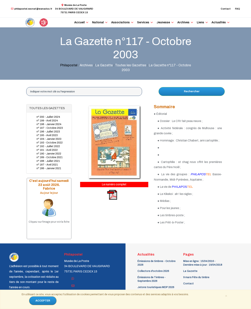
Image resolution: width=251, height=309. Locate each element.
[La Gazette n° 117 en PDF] (99, 194)
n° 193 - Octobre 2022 (50, 142)
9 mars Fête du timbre (196, 277)
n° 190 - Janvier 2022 (49, 153)
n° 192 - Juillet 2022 (48, 146)
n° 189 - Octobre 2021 (50, 157)
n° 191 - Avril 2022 (47, 150)
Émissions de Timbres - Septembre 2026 (151, 279)
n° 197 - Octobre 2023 (50, 128)
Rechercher (192, 91)
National (98, 22)
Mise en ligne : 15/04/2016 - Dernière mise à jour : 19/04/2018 (202, 263)
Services (143, 22)
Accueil (79, 22)
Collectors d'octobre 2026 (153, 271)
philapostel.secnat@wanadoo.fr (33, 9)
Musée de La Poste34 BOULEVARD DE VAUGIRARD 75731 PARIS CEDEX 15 (74, 9)
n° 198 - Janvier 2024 (49, 124)
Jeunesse (163, 22)
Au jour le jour (49, 192)
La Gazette (190, 271)
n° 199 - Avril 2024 (47, 120)
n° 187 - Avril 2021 (47, 164)
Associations (120, 22)
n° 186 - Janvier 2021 (49, 168)
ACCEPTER (42, 300)
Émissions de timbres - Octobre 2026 (156, 263)
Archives (183, 22)
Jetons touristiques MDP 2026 (155, 287)
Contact (226, 9)
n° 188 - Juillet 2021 (48, 161)
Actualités (218, 22)
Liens (200, 22)
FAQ (237, 9)
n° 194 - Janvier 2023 (49, 139)
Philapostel (68, 65)
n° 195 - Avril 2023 (47, 135)
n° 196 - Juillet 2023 (48, 131)
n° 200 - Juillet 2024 (48, 117)
